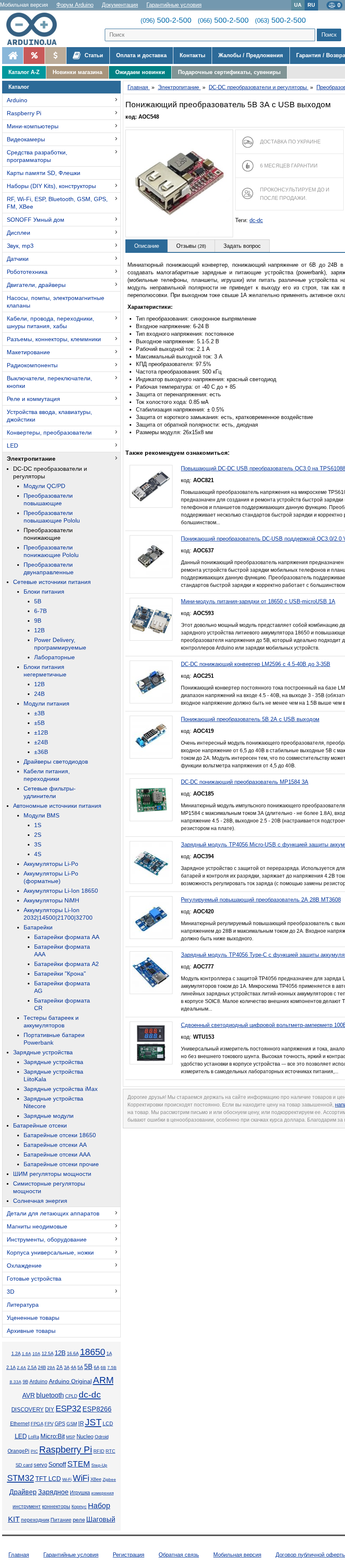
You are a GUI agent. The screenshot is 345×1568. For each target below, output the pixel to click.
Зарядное (53, 1492)
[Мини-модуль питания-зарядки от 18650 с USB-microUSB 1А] (151, 619)
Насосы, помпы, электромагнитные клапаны (55, 301)
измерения (102, 1493)
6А (96, 1367)
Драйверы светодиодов (56, 761)
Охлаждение (24, 1265)
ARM (103, 1380)
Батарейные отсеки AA (55, 1144)
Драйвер (23, 1492)
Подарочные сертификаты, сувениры (229, 72)
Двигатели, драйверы (36, 284)
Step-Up (99, 1465)
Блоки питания (44, 591)
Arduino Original (70, 1381)
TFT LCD (48, 1478)
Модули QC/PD (44, 486)
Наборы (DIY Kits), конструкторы (51, 186)
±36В (41, 751)
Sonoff (57, 1464)
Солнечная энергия (40, 1200)
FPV (49, 1423)
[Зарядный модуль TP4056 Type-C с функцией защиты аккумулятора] (151, 973)
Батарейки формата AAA (62, 950)
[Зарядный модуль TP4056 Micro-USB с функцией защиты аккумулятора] (151, 862)
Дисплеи (18, 232)
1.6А (26, 1353)
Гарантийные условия (174, 5)
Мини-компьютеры (32, 126)
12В (39, 630)
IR (81, 1424)
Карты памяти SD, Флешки (43, 173)
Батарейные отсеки (40, 1125)
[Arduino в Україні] (35, 29)
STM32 (20, 1478)
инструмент (27, 1507)
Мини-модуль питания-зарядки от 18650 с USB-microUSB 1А (258, 601)
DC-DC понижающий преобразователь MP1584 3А (244, 782)
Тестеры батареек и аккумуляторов (51, 1021)
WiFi (81, 1478)
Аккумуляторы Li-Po (51, 863)
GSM (71, 1423)
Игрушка (80, 1493)
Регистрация (128, 1555)
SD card (24, 1464)
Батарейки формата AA (66, 937)
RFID (98, 1451)
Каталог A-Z (24, 72)
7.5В (112, 1367)
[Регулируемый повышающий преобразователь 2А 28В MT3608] (151, 918)
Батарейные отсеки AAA (57, 1154)
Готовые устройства (34, 1278)
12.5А (47, 1353)
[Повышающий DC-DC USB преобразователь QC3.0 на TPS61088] (151, 486)
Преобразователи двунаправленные (49, 568)
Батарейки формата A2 (66, 963)
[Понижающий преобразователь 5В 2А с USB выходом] (151, 737)
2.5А (32, 1367)
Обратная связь (179, 1555)
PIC (34, 1451)
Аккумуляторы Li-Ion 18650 (61, 890)
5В (37, 601)
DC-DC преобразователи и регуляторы (50, 472)
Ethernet (19, 1424)
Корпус (79, 1506)
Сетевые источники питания (52, 581)
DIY (49, 1410)
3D (10, 1291)
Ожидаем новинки (140, 72)
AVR (28, 1395)
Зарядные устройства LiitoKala (53, 1075)
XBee (95, 1479)
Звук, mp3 (20, 245)
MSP (70, 1437)
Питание (61, 1520)
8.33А (15, 1382)
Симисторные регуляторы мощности (49, 1187)
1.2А (16, 1353)
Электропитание (31, 458)
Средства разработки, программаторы (37, 156)
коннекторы (56, 1507)
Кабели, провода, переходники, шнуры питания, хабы (50, 322)
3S (37, 844)
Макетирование (28, 352)
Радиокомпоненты (32, 365)
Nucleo (85, 1436)
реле (79, 1520)
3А (66, 1367)
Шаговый (100, 1519)
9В (37, 620)
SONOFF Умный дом (35, 219)
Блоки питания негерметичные (45, 670)
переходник (35, 1520)
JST (93, 1422)
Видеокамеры (26, 139)
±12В (41, 732)
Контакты (192, 55)
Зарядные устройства (43, 1052)
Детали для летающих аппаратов (53, 1213)
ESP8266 (96, 1409)
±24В (41, 742)
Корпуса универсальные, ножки (50, 1252)
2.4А (21, 1367)
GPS (60, 1424)
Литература (23, 1304)
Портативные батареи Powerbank (54, 1039)
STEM (78, 1463)
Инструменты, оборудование (47, 1239)
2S (37, 834)
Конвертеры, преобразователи (49, 432)
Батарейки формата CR (62, 1004)
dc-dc (90, 1395)
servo (40, 1465)
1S (37, 825)
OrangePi (18, 1451)
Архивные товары (31, 1330)
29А (51, 1367)
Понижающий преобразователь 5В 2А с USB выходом (250, 719)
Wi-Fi (67, 1479)
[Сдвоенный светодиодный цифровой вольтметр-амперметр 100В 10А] (151, 1043)
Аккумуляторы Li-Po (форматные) (51, 877)
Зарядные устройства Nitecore (53, 1102)
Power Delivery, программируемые (60, 644)
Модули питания (46, 703)
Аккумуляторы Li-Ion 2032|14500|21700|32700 (58, 914)
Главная (18, 1555)
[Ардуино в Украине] (12, 55)
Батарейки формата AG (62, 987)
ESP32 (68, 1408)
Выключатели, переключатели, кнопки (49, 382)
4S (37, 854)
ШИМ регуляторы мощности (52, 1173)
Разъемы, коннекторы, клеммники (54, 339)
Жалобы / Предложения (250, 55)
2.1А (11, 1367)
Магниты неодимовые (37, 1226)
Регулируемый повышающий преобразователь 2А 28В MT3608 (261, 900)
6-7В (40, 611)
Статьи (93, 55)
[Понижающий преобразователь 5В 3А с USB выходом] (179, 183)
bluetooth (50, 1395)
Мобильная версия (24, 5)
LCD (108, 1423)
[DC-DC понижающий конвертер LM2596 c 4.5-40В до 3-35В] (151, 682)
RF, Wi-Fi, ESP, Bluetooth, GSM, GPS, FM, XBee (57, 203)
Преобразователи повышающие (48, 499)
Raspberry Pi (24, 113)
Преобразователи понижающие (48, 534)
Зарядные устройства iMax (61, 1088)
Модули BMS (41, 815)
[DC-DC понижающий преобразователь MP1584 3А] (151, 800)
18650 (92, 1352)
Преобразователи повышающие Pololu (52, 516)
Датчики (18, 258)
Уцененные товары (33, 1317)
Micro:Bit (52, 1436)
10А (36, 1353)
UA (298, 5)
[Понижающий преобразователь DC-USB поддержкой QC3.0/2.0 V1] (151, 557)
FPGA (37, 1423)
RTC (110, 1451)
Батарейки (38, 927)
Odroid (102, 1436)
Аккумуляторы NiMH (51, 900)
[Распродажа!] (34, 55)
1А (109, 1353)
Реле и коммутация (33, 398)
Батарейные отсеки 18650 (60, 1135)
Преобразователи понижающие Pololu (51, 551)
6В (103, 1367)
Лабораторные (54, 657)
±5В (39, 722)
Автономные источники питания (57, 805)
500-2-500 (166, 20)
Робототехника (27, 271)
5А (80, 1367)
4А (73, 1367)
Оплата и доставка (141, 55)
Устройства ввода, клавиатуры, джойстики (49, 416)
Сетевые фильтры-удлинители (50, 792)
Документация (120, 5)
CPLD (71, 1395)
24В (39, 693)
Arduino (17, 100)
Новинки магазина (77, 72)
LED (12, 445)
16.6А (73, 1353)
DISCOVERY (27, 1410)
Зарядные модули (49, 1115)
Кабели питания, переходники (47, 775)
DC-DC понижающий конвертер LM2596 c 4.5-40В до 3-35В (255, 664)
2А (59, 1367)
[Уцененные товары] (55, 55)
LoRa (33, 1436)
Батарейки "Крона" (60, 973)
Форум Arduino (74, 5)
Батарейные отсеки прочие (61, 1164)
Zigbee (109, 1479)
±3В (39, 713)
